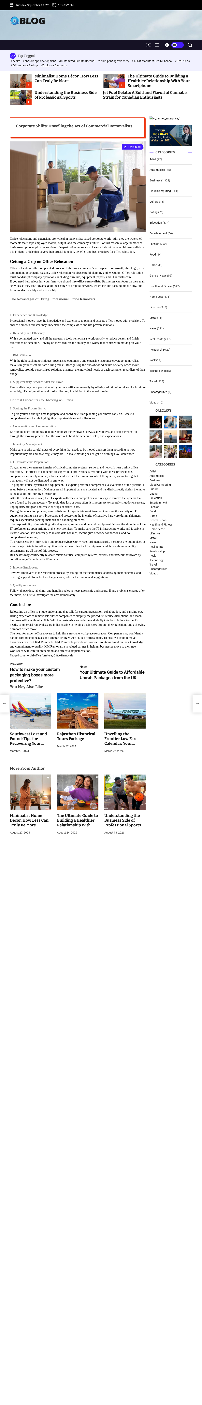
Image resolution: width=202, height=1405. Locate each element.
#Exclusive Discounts (54, 65)
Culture (154, 201)
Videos (154, 402)
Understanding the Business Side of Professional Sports (66, 95)
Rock (153, 360)
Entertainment (158, 233)
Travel (153, 381)
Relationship (157, 349)
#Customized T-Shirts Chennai (77, 61)
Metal (153, 318)
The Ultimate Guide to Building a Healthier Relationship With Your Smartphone (159, 81)
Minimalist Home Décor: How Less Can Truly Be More (66, 78)
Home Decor (157, 296)
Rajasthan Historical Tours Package (76, 736)
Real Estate (156, 339)
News (153, 328)
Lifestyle (155, 307)
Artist (153, 159)
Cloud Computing (160, 191)
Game (153, 265)
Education (156, 222)
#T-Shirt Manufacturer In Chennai (152, 61)
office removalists (88, 281)
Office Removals (63, 655)
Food (153, 254)
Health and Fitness (161, 286)
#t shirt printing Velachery (114, 61)
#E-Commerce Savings (25, 65)
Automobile (157, 169)
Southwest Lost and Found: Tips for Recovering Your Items (28, 741)
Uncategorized (158, 392)
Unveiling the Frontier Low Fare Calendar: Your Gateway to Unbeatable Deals (120, 743)
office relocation (124, 251)
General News (158, 275)
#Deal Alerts (182, 61)
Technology (157, 370)
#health (16, 61)
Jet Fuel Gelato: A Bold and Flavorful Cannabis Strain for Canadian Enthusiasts (145, 95)
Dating (154, 212)
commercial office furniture (36, 655)
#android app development (39, 61)
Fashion (154, 243)
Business (155, 180)
